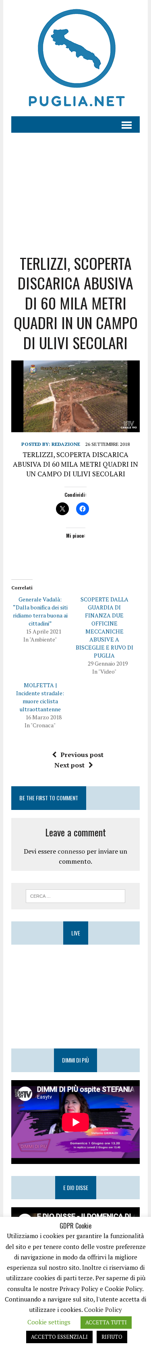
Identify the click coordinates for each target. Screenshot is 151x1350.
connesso (71, 851)
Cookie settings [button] (48, 1322)
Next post (69, 765)
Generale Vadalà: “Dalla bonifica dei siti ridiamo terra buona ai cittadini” (40, 611)
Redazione (66, 444)
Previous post (81, 754)
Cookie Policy (103, 1309)
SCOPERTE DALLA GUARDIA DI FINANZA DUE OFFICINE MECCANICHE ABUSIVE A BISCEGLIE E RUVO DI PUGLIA (104, 627)
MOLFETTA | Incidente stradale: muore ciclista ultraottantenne (40, 697)
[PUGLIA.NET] (75, 58)
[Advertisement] (75, 187)
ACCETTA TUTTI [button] (106, 1322)
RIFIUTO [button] (111, 1336)
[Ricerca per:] (75, 895)
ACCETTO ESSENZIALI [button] (59, 1336)
